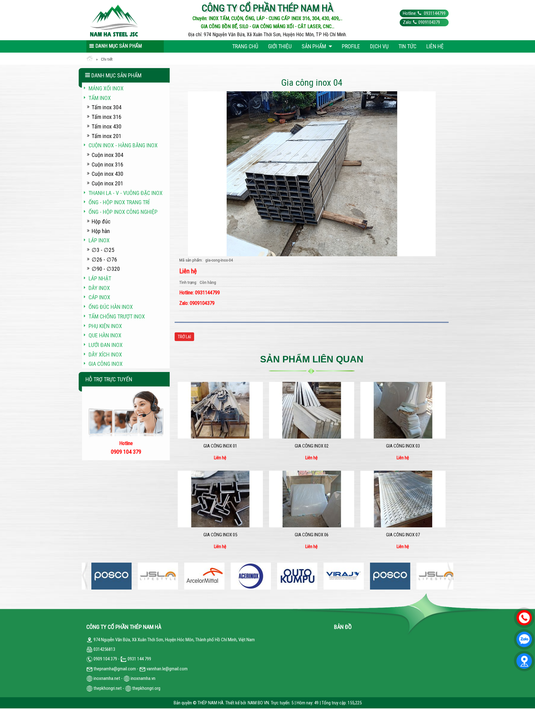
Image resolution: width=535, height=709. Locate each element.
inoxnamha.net (107, 678)
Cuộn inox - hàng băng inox (123, 145)
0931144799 (434, 13)
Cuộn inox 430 (107, 174)
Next (448, 576)
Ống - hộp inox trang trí (119, 202)
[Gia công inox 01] (220, 410)
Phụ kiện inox (105, 326)
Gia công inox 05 (220, 535)
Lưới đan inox (106, 345)
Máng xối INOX (106, 88)
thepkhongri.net (107, 688)
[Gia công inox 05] (220, 499)
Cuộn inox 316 (107, 164)
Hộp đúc (101, 221)
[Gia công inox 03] (403, 410)
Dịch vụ (379, 46)
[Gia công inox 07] (403, 499)
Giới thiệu (280, 46)
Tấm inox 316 (106, 117)
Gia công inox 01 (220, 446)
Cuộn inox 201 (107, 183)
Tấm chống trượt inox (117, 316)
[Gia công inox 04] (312, 173)
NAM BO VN (258, 703)
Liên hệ (435, 46)
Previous (86, 576)
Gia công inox (106, 364)
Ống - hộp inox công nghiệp (123, 212)
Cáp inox (99, 297)
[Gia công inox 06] (311, 499)
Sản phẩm (314, 46)
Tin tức (407, 46)
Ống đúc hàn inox (111, 307)
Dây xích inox (105, 354)
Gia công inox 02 (311, 446)
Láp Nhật (100, 278)
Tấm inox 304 (106, 107)
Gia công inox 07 (403, 535)
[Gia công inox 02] (311, 410)
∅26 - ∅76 (104, 259)
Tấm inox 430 (106, 126)
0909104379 (429, 22)
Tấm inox (100, 98)
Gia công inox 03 (403, 446)
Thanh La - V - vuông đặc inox (126, 193)
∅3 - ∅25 (103, 250)
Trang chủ (245, 46)
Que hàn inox (105, 335)
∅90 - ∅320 (106, 269)
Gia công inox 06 (311, 535)
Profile (351, 46)
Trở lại (184, 336)
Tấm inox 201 (106, 136)
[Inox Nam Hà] (131, 20)
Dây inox (99, 288)
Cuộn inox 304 (107, 155)
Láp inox (99, 240)
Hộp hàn (101, 231)
